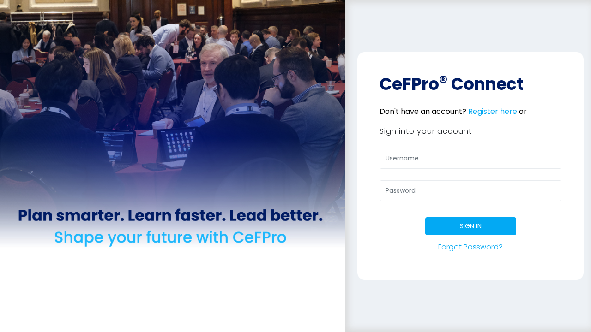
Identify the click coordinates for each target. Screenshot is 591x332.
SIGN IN (471, 226)
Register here (492, 111)
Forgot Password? (470, 247)
